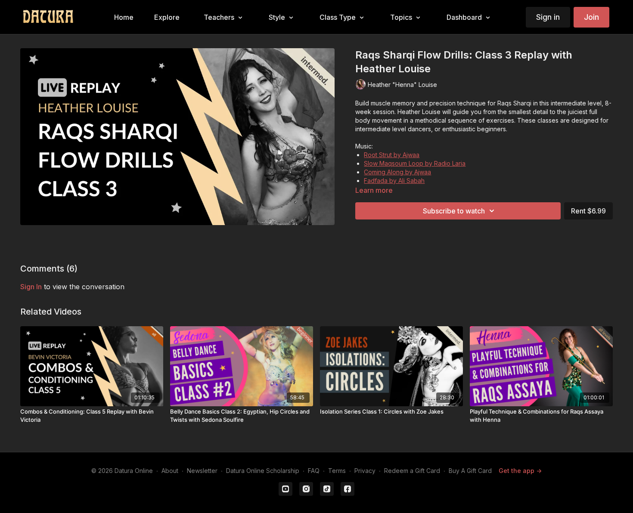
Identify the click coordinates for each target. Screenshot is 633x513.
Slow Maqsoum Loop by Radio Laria (414, 163)
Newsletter (202, 470)
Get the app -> (520, 470)
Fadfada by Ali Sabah (394, 180)
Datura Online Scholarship (262, 470)
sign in (31, 286)
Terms (337, 470)
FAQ (314, 470)
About (169, 470)
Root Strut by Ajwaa (391, 154)
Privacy (364, 470)
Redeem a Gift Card (412, 470)
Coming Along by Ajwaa (397, 172)
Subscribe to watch (454, 211)
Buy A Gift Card (470, 470)
